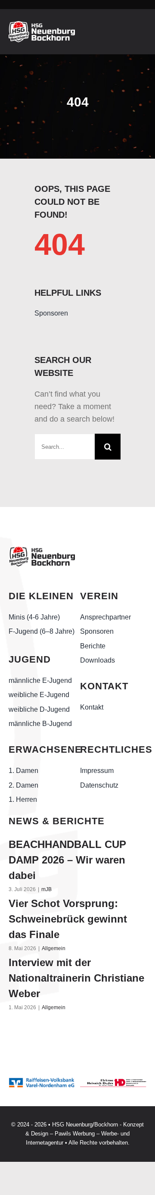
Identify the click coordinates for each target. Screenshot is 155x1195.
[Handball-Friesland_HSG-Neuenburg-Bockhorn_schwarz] (42, 549)
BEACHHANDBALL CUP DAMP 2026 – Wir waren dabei (67, 859)
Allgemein (53, 948)
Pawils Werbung (75, 1133)
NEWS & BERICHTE (57, 821)
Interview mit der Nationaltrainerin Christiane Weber (76, 978)
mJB (46, 889)
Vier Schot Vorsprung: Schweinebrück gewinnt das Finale (68, 919)
